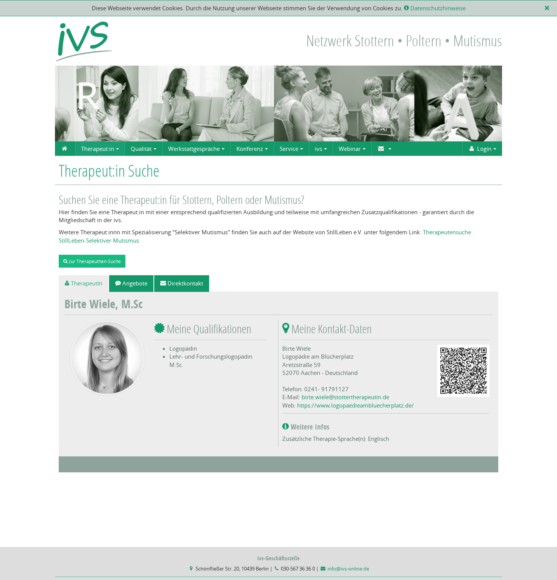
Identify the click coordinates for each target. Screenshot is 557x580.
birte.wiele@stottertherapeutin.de (345, 397)
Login (484, 148)
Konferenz (249, 148)
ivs (318, 148)
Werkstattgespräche (194, 148)
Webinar (350, 148)
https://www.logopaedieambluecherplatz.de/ (355, 405)
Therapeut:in (97, 148)
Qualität (141, 148)
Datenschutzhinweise (437, 8)
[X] (548, 8)
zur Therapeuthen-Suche (94, 261)
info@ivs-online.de (348, 569)
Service (289, 148)
